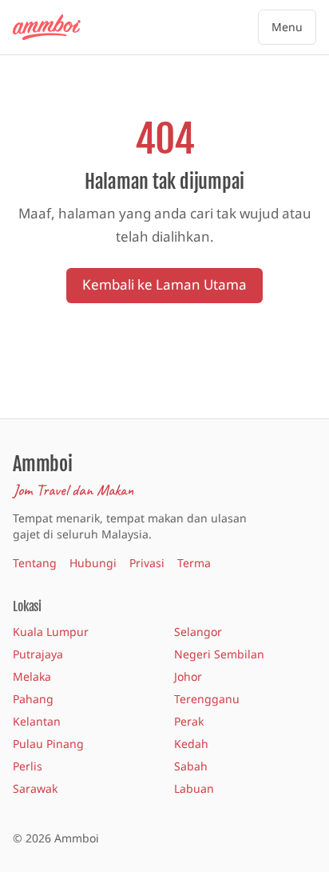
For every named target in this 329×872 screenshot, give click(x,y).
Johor (188, 676)
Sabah (191, 766)
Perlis (27, 766)
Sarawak (35, 788)
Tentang (35, 562)
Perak (189, 721)
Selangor (198, 631)
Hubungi (93, 562)
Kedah (191, 743)
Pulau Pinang (48, 743)
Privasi (146, 562)
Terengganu (207, 698)
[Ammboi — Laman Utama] (54, 27)
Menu (287, 26)
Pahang (33, 698)
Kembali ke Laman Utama (164, 284)
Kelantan (37, 721)
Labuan (194, 788)
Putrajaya (38, 654)
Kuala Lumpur (51, 631)
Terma (194, 562)
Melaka (32, 676)
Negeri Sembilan (219, 654)
